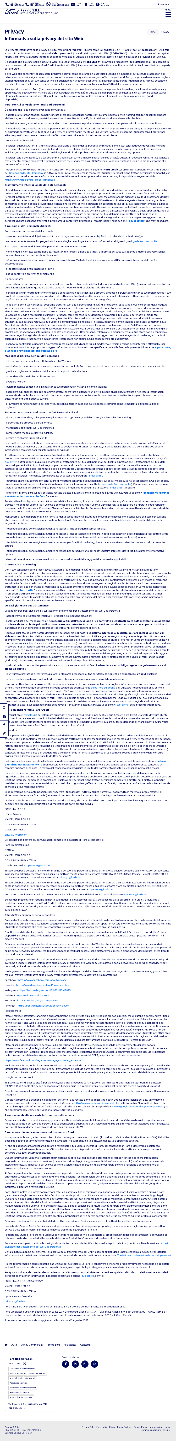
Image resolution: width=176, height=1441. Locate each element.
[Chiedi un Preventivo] (4, 724)
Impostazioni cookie (160, 1427)
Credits (166, 1430)
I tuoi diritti (136, 221)
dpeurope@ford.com (39, 865)
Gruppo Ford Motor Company (26, 173)
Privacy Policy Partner (120, 1427)
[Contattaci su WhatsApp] (94, 1364)
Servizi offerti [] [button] (17, 1364)
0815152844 (16, 1408)
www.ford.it (30, 715)
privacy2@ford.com (16, 835)
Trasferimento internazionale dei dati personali (144, 1255)
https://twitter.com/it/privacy (32, 995)
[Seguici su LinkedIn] (75, 1364)
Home (152, 32)
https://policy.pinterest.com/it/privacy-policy (43, 1006)
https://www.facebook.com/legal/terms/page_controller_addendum (44, 1060)
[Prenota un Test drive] (4, 716)
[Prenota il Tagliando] (4, 733)
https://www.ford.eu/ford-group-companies (30, 180)
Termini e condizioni (150, 1430)
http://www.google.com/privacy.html (96, 1103)
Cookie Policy (140, 1427)
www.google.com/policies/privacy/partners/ (139, 1107)
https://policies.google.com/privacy (37, 1001)
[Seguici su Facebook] (65, 1364)
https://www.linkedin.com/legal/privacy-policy (42, 985)
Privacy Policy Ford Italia (94, 1427)
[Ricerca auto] (4, 707)
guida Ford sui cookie (145, 241)
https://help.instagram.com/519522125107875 (45, 990)
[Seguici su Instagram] (85, 1364)
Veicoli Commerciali (32, 1345)
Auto (14, 1345)
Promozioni (53, 1345)
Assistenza (70, 1345)
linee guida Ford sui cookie (116, 484)
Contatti (85, 1345)
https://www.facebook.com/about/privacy (42, 980)
